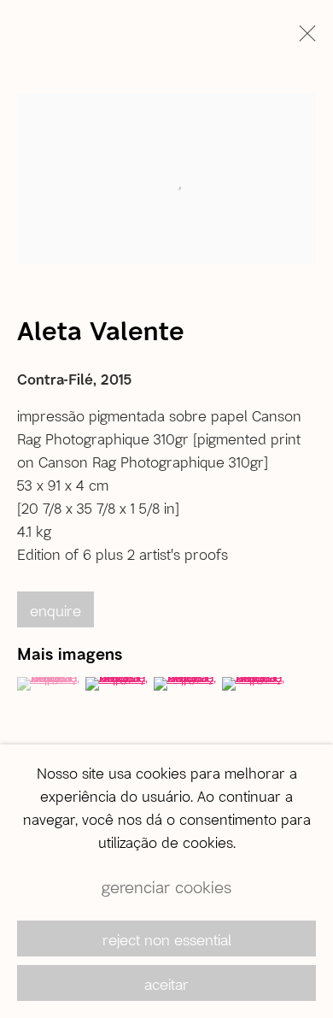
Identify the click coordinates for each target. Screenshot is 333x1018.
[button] (49, 684)
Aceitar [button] (166, 983)
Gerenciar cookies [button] (166, 887)
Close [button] (303, 38)
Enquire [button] (55, 610)
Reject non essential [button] (166, 939)
